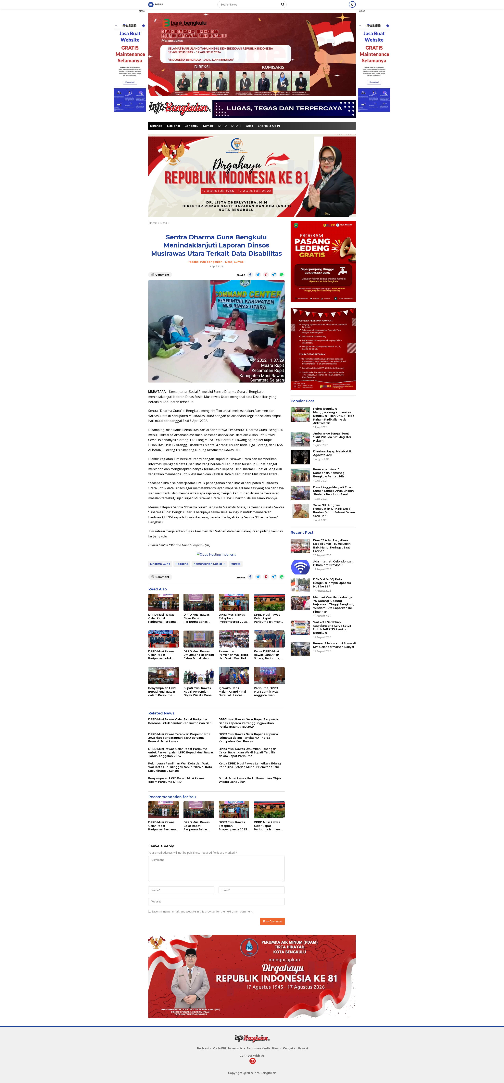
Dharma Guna (160, 564)
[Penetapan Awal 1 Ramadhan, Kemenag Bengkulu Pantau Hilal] (300, 475)
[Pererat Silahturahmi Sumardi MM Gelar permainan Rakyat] (300, 649)
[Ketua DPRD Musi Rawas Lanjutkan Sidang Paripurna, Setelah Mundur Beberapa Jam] (269, 639)
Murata (236, 564)
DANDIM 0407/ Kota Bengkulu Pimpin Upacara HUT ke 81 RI (332, 583)
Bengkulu (191, 126)
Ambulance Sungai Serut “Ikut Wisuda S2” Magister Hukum (332, 437)
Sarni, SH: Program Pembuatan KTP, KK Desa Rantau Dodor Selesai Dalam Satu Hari (334, 511)
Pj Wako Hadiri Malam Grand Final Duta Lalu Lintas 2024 (232, 691)
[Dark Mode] (352, 4)
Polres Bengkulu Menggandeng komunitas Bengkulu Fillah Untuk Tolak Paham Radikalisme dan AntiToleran (333, 416)
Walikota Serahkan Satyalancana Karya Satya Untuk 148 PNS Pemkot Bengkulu (332, 628)
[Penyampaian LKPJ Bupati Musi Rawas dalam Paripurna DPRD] (163, 675)
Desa (249, 126)
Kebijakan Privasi (295, 1048)
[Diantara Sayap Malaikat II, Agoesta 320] (300, 457)
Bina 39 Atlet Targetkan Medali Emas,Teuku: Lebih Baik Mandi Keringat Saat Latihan (332, 546)
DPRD (222, 126)
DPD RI (236, 126)
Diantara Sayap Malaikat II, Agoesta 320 (332, 453)
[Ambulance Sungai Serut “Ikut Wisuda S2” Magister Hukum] (300, 439)
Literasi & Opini (269, 126)
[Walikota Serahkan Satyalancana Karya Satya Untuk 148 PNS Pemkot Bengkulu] (300, 628)
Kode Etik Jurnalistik (228, 1048)
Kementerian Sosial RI (209, 564)
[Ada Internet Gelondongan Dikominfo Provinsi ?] (300, 567)
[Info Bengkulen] (179, 108)
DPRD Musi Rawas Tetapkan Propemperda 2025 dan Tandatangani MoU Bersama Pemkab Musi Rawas (234, 618)
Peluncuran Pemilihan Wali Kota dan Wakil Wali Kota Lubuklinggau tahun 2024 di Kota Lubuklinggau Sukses (233, 654)
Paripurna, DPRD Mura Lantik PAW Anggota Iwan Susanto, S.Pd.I (266, 691)
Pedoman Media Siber (263, 1048)
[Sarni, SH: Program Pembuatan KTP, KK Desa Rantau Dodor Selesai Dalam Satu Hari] (300, 511)
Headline (181, 564)
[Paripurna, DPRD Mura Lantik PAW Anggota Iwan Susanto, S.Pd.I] (269, 675)
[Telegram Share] (274, 275)
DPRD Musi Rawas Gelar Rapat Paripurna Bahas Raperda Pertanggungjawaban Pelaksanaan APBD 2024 (198, 618)
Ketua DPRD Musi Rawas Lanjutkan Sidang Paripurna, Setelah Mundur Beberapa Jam (267, 654)
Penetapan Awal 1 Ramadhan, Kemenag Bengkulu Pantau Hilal (329, 473)
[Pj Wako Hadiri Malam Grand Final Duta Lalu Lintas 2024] (234, 675)
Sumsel (208, 126)
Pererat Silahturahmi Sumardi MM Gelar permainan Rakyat (334, 645)
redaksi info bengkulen (205, 262)
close (142, 11)
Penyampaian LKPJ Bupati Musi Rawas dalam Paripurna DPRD (162, 691)
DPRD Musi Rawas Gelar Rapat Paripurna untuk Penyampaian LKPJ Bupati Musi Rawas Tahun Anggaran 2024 (162, 654)
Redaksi (203, 1048)
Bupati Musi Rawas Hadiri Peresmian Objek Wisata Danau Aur (198, 691)
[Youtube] (252, 1061)
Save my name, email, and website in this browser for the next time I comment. (202, 911)
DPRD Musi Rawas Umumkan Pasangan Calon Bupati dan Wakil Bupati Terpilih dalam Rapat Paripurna (198, 654)
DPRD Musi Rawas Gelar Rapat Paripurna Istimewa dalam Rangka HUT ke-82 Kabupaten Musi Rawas (268, 618)
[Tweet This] (258, 275)
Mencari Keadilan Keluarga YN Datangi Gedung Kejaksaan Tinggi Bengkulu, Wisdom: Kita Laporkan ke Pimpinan (333, 605)
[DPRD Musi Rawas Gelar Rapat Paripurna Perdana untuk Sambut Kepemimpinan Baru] (163, 602)
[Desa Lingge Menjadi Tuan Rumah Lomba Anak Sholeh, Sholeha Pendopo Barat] (300, 493)
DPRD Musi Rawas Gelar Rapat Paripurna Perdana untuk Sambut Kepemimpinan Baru (163, 618)
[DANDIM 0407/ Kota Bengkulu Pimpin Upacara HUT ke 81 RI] (300, 585)
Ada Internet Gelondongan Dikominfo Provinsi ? (333, 563)
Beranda (156, 126)
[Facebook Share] (250, 275)
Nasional (173, 126)
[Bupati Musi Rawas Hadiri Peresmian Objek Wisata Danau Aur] (198, 675)
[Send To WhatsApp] (282, 275)
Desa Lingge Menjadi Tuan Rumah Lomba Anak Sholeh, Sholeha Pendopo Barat (333, 491)
